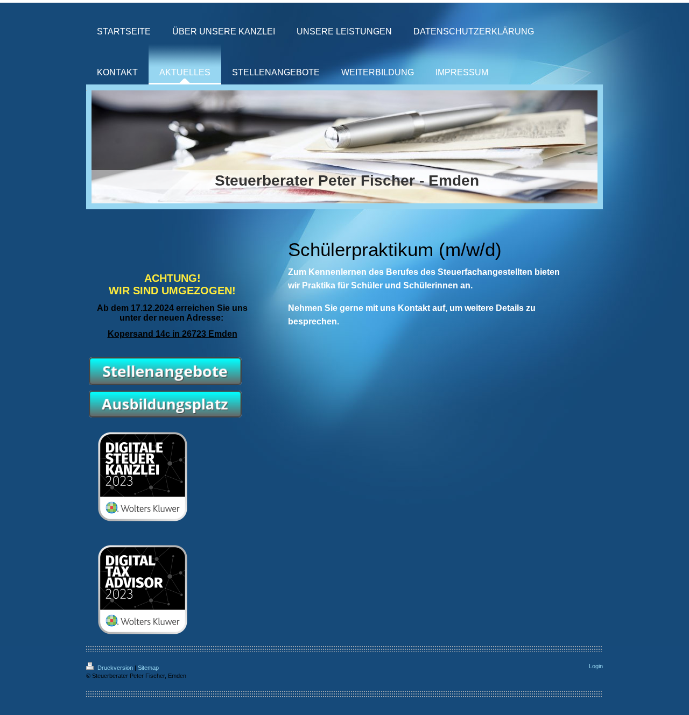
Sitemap (148, 667)
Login (596, 666)
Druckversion (115, 667)
